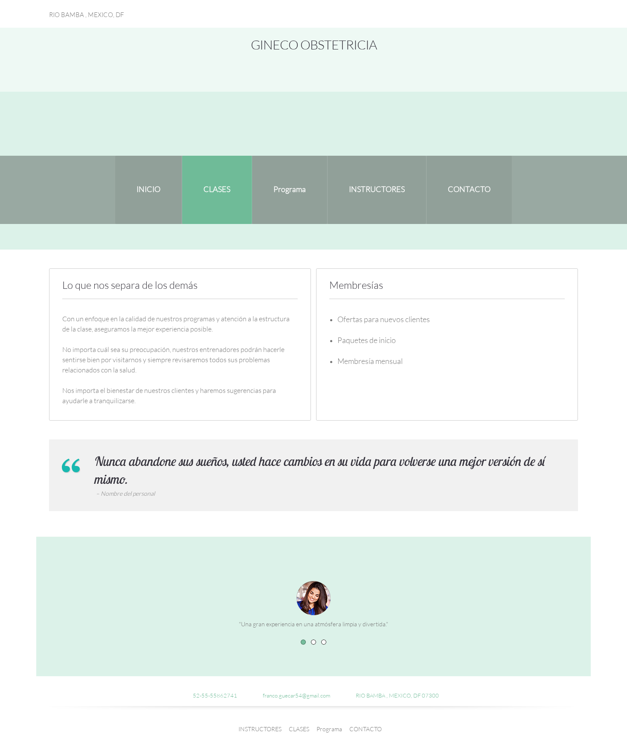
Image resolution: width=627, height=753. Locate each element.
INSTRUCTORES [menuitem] (260, 729)
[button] (303, 642)
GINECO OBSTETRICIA (314, 44)
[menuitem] (148, 190)
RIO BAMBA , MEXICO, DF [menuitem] (86, 14)
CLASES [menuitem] (299, 729)
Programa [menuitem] (329, 729)
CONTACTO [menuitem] (365, 729)
